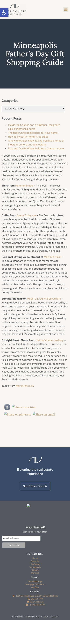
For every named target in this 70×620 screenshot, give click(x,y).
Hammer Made (24, 185)
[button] (4, 12)
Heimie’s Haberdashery (49, 340)
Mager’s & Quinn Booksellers (44, 298)
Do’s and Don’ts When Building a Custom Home (36, 148)
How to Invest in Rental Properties (28, 136)
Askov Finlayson (26, 215)
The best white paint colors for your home (33, 132)
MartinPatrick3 (52, 257)
